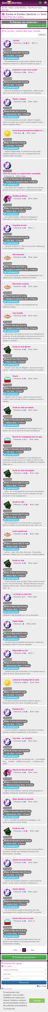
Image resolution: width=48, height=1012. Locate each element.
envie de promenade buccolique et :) (28, 130)
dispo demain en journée (23, 799)
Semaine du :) (18, 709)
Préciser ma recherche (24, 22)
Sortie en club (18, 502)
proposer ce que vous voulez (25, 69)
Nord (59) (5, 10)
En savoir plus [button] (9, 1008)
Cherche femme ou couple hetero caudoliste (22, 173)
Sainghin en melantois (15, 182)
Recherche (25, 982)
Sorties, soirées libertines (17, 8)
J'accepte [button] (37, 1001)
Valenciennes (11, 114)
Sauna (15, 376)
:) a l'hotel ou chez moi (22, 594)
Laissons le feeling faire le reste (26, 679)
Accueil (4, 8)
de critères (43, 986)
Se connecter (16, 615)
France (20, 55)
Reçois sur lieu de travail (23, 769)
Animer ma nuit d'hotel (22, 859)
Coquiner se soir (20, 225)
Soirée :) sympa (19, 99)
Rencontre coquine (21, 283)
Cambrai (9, 636)
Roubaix (9, 546)
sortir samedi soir (20, 531)
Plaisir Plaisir (18, 621)
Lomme (9, 933)
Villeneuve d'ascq (13, 785)
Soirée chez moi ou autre (23, 918)
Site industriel (18, 254)
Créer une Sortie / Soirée (37, 26)
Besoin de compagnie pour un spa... (28, 436)
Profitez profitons (20, 196)
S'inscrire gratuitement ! (25, 957)
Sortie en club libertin (21, 346)
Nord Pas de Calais (35, 8)
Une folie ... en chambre (22, 738)
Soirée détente (19, 889)
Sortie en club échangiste (23, 470)
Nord (12, 55)
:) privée (16, 40)
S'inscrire (6, 615)
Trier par (41, 34)
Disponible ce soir (20, 650)
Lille (8, 55)
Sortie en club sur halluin (23, 407)
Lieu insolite (18, 313)
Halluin (9, 211)
